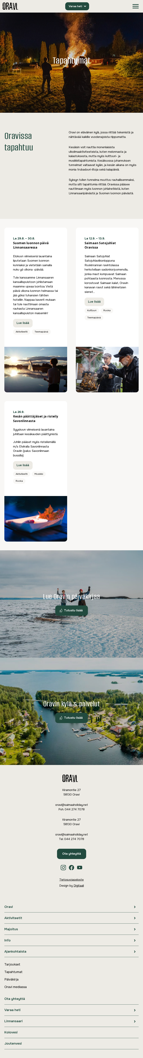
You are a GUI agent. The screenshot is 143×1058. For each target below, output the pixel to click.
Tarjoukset (12, 964)
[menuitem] (71, 906)
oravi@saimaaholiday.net (71, 805)
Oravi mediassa (15, 987)
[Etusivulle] (10, 6)
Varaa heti (75, 6)
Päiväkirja (11, 979)
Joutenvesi (13, 1043)
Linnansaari (13, 1021)
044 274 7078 (75, 809)
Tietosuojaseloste (71, 880)
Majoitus (11, 929)
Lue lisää (23, 323)
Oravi (8, 907)
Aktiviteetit (13, 918)
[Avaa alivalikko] (135, 906)
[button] (136, 6)
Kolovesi (11, 1032)
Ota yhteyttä (71, 854)
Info (7, 940)
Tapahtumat (13, 972)
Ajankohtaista (15, 951)
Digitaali (79, 885)
